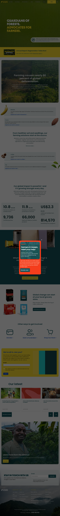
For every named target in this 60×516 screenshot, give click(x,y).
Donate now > (25, 270)
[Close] (41, 239)
